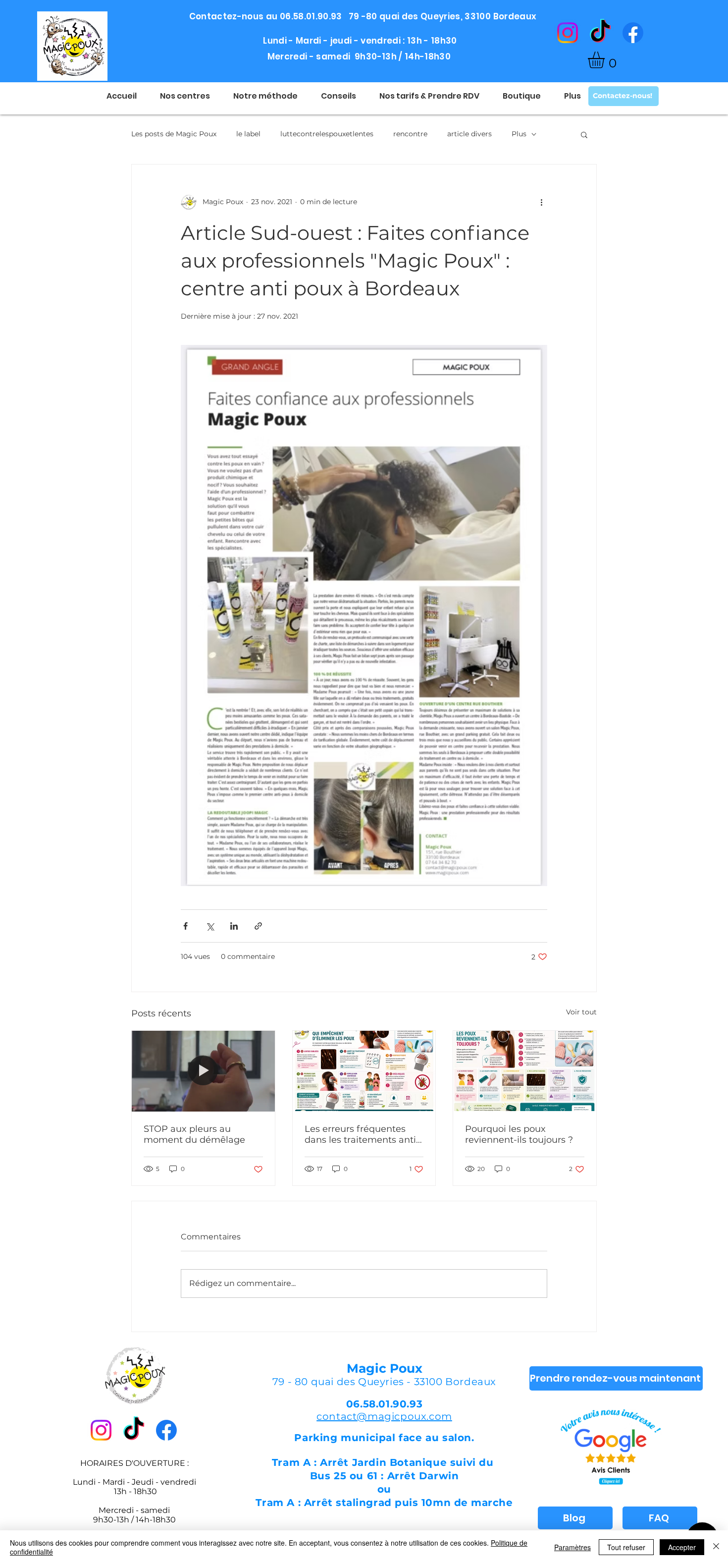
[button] (606, 60)
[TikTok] (600, 33)
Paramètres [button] (572, 1547)
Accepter (682, 1547)
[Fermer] (716, 1547)
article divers (469, 133)
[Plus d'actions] (541, 202)
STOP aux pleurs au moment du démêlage (194, 1134)
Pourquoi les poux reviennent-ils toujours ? (519, 1134)
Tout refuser (626, 1547)
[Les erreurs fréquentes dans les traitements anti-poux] (364, 1071)
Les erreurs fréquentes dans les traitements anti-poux (362, 1134)
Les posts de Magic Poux (173, 133)
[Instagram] (567, 33)
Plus (519, 133)
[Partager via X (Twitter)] (209, 926)
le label (248, 133)
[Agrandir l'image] (364, 616)
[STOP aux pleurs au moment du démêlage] (203, 1071)
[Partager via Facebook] (185, 926)
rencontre (410, 133)
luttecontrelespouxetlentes (326, 133)
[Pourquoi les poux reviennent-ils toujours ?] (524, 1071)
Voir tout (581, 1011)
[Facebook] (633, 33)
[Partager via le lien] (258, 926)
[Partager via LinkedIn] (234, 926)
